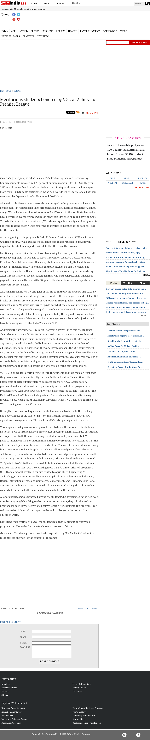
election (140, 145)
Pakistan (120, 158)
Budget (137, 158)
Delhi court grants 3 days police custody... (126, 312)
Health (72, 31)
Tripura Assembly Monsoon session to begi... (127, 302)
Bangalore (127, 183)
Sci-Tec (60, 31)
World (24, 31)
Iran (125, 149)
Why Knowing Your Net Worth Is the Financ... (127, 271)
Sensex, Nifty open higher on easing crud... (126, 248)
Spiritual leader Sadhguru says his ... (125, 330)
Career (61, 3)
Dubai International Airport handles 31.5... (125, 262)
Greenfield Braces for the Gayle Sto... (125, 367)
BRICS (133, 149)
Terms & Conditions (82, 684)
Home (34, 3)
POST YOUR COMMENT (88, 608)
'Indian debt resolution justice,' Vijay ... (124, 252)
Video (123, 31)
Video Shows (7, 715)
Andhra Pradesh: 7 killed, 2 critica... (124, 346)
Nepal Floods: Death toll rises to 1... (125, 341)
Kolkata (142, 178)
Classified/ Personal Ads (84, 715)
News (47, 3)
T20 (109, 149)
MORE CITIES (142, 187)
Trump (117, 149)
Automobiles (79, 719)
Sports (35, 31)
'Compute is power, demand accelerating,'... (126, 257)
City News (43, 36)
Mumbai (127, 178)
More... (146, 274)
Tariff (109, 145)
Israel (110, 154)
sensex (141, 150)
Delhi (113, 178)
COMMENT (92, 112)
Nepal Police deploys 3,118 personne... (126, 335)
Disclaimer (77, 691)
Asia (14, 31)
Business (47, 31)
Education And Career (11, 711)
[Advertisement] (89, 19)
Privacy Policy (79, 687)
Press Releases (10, 36)
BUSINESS (18, 91)
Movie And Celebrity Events (14, 719)
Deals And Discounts (11, 722)
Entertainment (90, 31)
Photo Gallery (79, 711)
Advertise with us (9, 687)
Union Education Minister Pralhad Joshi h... (126, 307)
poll (133, 145)
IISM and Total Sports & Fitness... (123, 351)
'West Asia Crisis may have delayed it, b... (125, 293)
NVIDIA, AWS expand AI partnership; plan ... (126, 266)
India (4, 31)
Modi (140, 154)
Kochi (143, 183)
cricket (129, 158)
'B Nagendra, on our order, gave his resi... (126, 298)
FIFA (110, 158)
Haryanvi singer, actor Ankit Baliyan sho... (126, 289)
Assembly (124, 145)
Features (28, 36)
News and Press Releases (13, 708)
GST (115, 145)
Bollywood (110, 31)
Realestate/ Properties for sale (87, 722)
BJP (126, 154)
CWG (132, 154)
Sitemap (5, 695)
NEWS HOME (5, 91)
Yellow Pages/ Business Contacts (88, 708)
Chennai (112, 183)
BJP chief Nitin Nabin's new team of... (125, 356)
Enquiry (4, 691)
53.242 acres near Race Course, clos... (125, 362)
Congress (120, 154)
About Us (5, 684)
